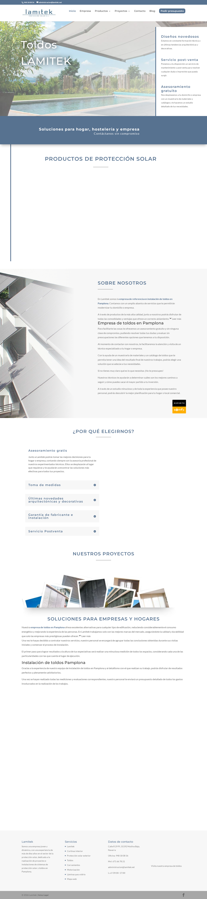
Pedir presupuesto (172, 11)
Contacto (139, 11)
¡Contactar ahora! (165, 131)
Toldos (151, 194)
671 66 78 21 (119, 861)
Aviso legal (51, 746)
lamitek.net (31, 797)
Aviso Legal (43, 895)
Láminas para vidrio (76, 874)
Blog (152, 11)
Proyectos (121, 11)
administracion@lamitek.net (40, 791)
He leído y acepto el (41, 746)
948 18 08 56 (122, 855)
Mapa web (72, 879)
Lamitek (70, 846)
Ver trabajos (104, 695)
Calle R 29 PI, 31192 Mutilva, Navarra (48, 774)
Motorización (100, 234)
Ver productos (133, 107)
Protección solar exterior (101, 193)
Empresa (85, 11)
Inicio (72, 11)
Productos (101, 11)
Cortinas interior (50, 193)
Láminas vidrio (151, 234)
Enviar (177, 746)
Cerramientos (50, 234)
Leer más (176, 318)
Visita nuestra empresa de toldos (166, 865)
